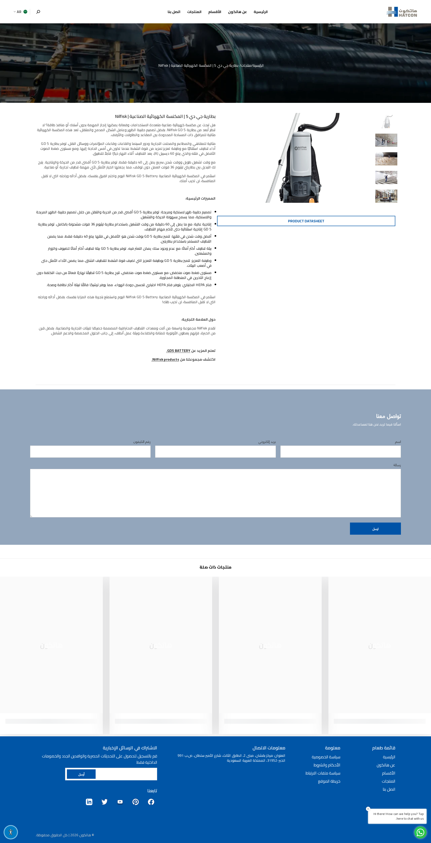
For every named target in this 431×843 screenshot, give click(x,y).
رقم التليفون (142, 441)
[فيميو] (89, 802)
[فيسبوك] (151, 802)
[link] (380, 721)
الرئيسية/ (257, 65)
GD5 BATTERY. (178, 350)
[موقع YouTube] (120, 802)
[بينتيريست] (136, 802)
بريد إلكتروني (267, 441)
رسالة (397, 464)
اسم (398, 441)
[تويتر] (105, 802)
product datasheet (306, 221)
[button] (375, 529)
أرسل (81, 774)
